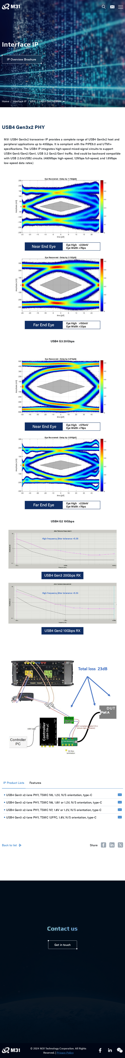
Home (5, 101)
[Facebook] (100, 1050)
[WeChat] (120, 1050)
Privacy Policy (65, 1052)
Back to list (9, 845)
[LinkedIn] (110, 1050)
